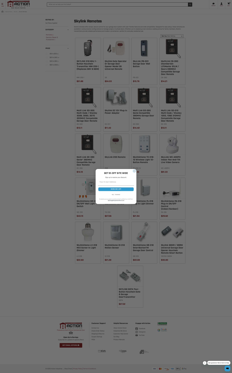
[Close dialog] (134, 171)
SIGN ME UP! (116, 189)
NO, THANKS (116, 194)
